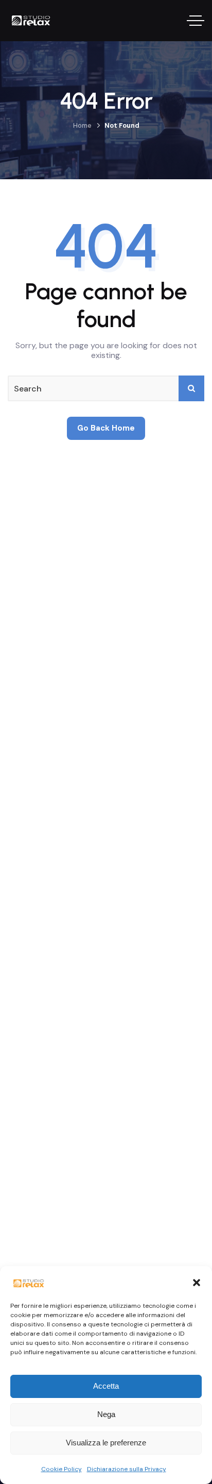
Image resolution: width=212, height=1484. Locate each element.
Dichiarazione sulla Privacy (126, 1469)
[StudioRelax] (40, 21)
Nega (106, 1414)
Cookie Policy (61, 1469)
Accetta (106, 1385)
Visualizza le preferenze (106, 1442)
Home (82, 125)
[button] (196, 1282)
